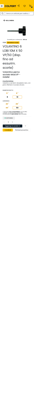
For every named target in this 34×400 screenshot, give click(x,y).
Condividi (8, 130)
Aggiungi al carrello (12, 126)
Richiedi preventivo (21, 130)
